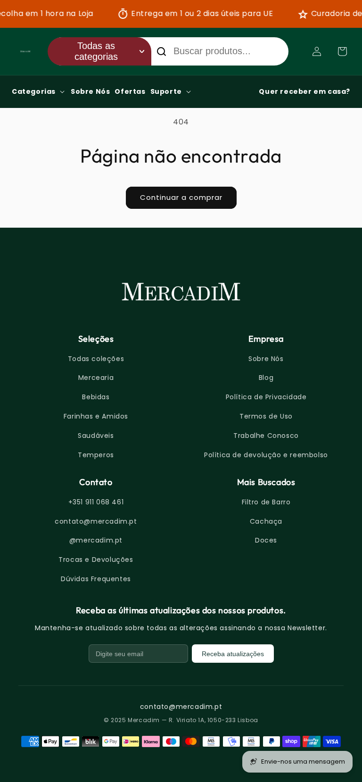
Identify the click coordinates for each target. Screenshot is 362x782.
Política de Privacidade (266, 397)
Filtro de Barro (266, 502)
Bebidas (95, 397)
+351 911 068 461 (96, 502)
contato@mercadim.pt (96, 521)
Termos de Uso (266, 416)
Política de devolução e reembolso (266, 455)
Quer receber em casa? (304, 91)
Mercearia (96, 377)
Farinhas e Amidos (96, 416)
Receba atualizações (233, 654)
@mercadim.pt (96, 540)
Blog (266, 377)
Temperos (96, 455)
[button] (342, 51)
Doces (266, 540)
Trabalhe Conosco (266, 435)
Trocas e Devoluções (95, 559)
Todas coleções (96, 358)
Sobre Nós (265, 358)
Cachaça (266, 521)
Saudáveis (96, 435)
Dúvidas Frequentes (96, 579)
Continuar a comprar (181, 197)
